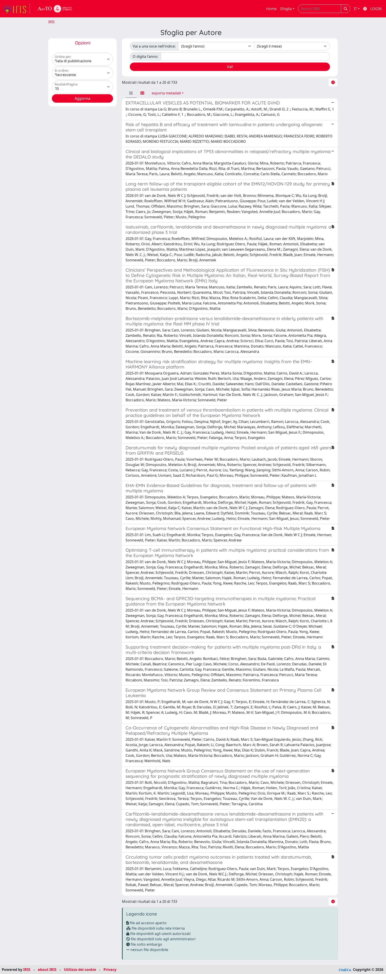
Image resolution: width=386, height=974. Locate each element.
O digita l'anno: (145, 56)
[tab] (131, 93)
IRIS (51, 21)
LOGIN (376, 8)
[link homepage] (16, 8)
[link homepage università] (55, 8)
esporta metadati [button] (166, 93)
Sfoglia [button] (286, 8)
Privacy (109, 969)
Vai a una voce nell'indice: (154, 46)
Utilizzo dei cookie (80, 969)
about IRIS (47, 969)
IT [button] (355, 8)
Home (271, 8)
